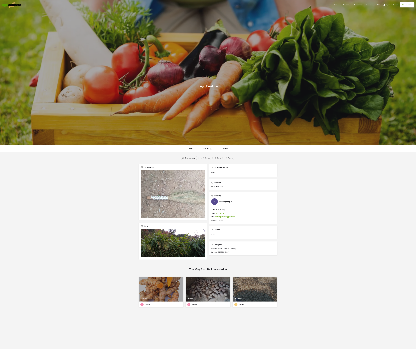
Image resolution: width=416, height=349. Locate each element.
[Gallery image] (173, 194)
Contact (225, 149)
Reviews (207, 149)
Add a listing (408, 5)
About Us (377, 5)
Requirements (358, 5)
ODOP (368, 5)
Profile (190, 149)
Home (336, 5)
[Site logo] (12, 5)
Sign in (388, 5)
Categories (345, 5)
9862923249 (220, 213)
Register (395, 5)
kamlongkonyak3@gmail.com (225, 217)
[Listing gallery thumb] (173, 243)
